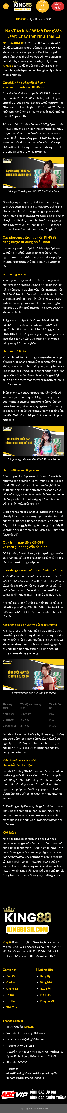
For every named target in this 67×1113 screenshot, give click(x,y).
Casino (10, 982)
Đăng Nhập (47, 982)
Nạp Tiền (45, 988)
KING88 (21, 19)
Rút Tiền (45, 994)
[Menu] (6, 6)
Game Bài (12, 988)
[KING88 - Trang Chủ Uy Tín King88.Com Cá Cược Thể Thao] (22, 6)
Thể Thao (12, 1007)
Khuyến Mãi (47, 1001)
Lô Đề (10, 994)
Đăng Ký (45, 976)
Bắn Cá (10, 976)
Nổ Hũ (10, 1001)
